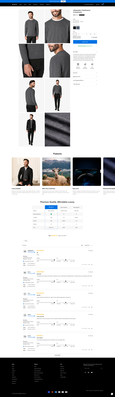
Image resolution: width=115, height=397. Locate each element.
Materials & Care (76, 76)
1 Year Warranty (76, 84)
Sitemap (101, 390)
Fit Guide (42, 4)
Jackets (13, 370)
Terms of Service (89, 390)
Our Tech (62, 368)
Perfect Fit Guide (37, 368)
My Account (36, 375)
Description (75, 51)
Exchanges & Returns (89, 4)
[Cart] (102, 4)
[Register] (101, 368)
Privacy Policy (96, 390)
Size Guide (95, 37)
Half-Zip (81, 21)
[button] (112, 394)
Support (97, 4)
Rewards (62, 370)
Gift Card (14, 383)
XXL (90, 34)
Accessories (14, 379)
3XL (94, 34)
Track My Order (37, 370)
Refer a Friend (63, 373)
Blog (61, 375)
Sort (82, 245)
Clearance (35, 4)
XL (86, 34)
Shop (21, 4)
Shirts (30, 4)
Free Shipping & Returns (78, 80)
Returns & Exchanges (38, 373)
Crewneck (76, 21)
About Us (48, 4)
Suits (25, 4)
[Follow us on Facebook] (85, 372)
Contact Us (36, 381)
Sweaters (14, 377)
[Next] (101, 171)
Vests (13, 375)
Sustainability (63, 377)
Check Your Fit (37, 377)
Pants (13, 373)
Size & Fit (75, 72)
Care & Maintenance (38, 379)
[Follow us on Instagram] (88, 372)
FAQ (35, 366)
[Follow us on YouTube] (91, 372)
